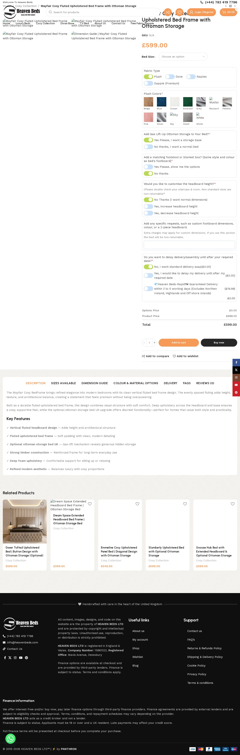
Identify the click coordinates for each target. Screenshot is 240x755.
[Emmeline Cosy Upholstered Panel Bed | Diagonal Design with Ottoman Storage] (120, 521)
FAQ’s (191, 639)
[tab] (35, 383)
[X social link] (10, 658)
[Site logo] (22, 12)
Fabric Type (152, 70)
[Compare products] (168, 12)
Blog (135, 665)
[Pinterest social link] (26, 658)
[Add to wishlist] (42, 504)
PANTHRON (68, 749)
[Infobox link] (218, 2)
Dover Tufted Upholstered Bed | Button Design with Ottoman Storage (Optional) (24, 551)
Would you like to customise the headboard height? (180, 184)
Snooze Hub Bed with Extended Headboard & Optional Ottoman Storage (214, 551)
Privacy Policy (196, 674)
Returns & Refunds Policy (204, 648)
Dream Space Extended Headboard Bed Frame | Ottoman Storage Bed (68, 519)
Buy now (219, 342)
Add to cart (179, 342)
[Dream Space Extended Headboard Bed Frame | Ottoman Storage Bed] (72, 505)
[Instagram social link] (15, 658)
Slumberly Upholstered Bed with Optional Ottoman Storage (166, 551)
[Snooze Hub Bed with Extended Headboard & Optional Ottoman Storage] (215, 521)
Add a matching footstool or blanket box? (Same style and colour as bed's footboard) (189, 158)
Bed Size (148, 56)
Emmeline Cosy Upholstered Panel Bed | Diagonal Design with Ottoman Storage (119, 551)
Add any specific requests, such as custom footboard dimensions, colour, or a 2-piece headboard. (189, 225)
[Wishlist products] (179, 12)
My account (140, 639)
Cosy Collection (16, 560)
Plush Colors (153, 93)
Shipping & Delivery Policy (205, 657)
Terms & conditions (200, 683)
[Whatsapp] (10, 739)
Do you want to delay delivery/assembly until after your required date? (188, 258)
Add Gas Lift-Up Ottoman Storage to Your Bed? (177, 134)
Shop (135, 648)
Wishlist (137, 657)
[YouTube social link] (21, 658)
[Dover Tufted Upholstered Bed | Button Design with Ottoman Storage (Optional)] (25, 521)
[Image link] (21, 623)
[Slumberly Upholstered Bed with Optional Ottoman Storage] (168, 521)
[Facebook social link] (5, 658)
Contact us (194, 631)
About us (138, 631)
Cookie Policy (196, 665)
